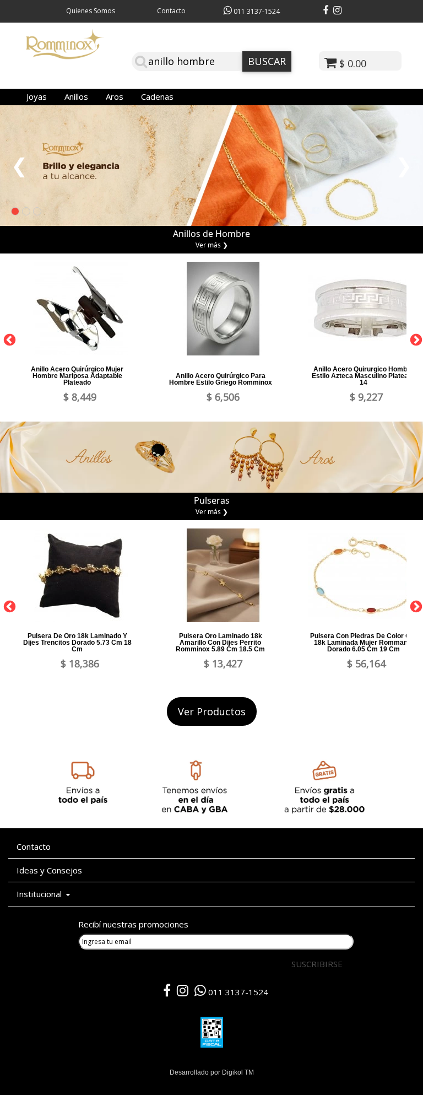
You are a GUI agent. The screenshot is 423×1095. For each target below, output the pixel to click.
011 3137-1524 (256, 11)
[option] (80, 333)
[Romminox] (65, 55)
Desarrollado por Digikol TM (212, 1072)
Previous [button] (8, 338)
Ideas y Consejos (49, 870)
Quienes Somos (90, 10)
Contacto (171, 10)
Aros (114, 96)
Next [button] (414, 338)
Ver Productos (212, 711)
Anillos (76, 96)
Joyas (36, 96)
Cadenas (157, 96)
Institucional (41, 893)
